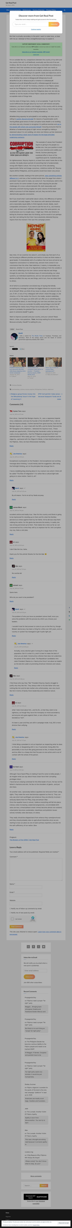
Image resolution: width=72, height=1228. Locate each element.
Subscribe (54, 24)
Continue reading (36, 29)
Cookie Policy (36, 1225)
